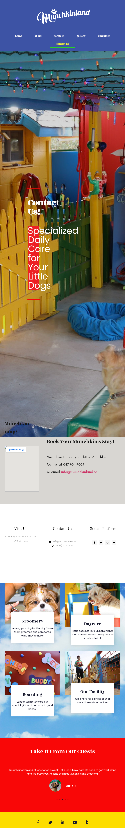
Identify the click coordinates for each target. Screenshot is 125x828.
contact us (62, 44)
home (18, 36)
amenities (104, 36)
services (59, 36)
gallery (81, 36)
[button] (59, 799)
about (38, 36)
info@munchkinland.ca (79, 472)
